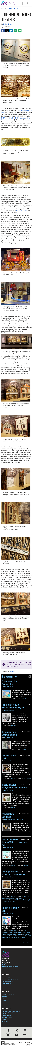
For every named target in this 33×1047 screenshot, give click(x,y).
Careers (4, 1014)
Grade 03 (14, 900)
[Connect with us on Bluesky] (8, 1035)
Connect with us (6, 984)
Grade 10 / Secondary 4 (23, 900)
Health (15, 934)
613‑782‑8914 (5, 964)
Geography (10, 934)
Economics (5, 898)
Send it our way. (11, 666)
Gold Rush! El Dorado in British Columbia (13, 118)
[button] (3, 30)
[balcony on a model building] (15, 512)
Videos (4, 1001)
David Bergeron (9, 710)
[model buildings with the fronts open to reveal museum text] (15, 479)
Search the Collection (8, 982)
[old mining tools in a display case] (15, 172)
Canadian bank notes (8, 995)
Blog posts (12, 671)
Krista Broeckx (8, 737)
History (29, 778)
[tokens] (15, 639)
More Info (26, 942)
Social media (5, 1021)
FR (24, 3)
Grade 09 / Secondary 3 (18, 936)
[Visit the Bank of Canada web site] (8, 1043)
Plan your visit (6, 978)
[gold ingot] (15, 141)
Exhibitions (5, 997)
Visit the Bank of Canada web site (25, 1044)
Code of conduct (6, 1016)
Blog (3, 999)
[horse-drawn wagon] (15, 259)
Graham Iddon (7, 24)
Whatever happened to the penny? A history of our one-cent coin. (14, 842)
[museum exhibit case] (16, 342)
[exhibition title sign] (15, 50)
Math (23, 934)
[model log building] (15, 390)
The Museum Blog (13, 9)
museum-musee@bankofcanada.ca (10, 966)
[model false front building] (15, 425)
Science (27, 934)
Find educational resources (10, 980)
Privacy (4, 1020)
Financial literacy (12, 898)
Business (26, 896)
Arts (25, 778)
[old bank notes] (15, 603)
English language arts (19, 932)
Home (3, 9)
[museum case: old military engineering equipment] (15, 293)
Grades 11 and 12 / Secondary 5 (10, 901)
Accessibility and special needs (11, 1012)
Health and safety (7, 1018)
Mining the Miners (21, 211)
